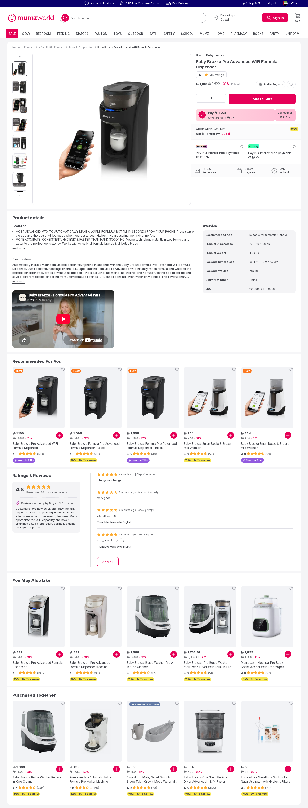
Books (258, 33)
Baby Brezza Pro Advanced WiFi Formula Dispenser (35, 446)
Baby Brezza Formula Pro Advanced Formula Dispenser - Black (95, 446)
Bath (153, 33)
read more (18, 248)
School (187, 33)
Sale (12, 33)
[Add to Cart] (59, 435)
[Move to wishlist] (291, 84)
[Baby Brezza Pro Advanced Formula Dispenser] (39, 616)
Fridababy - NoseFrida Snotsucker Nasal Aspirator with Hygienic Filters (265, 779)
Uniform (292, 33)
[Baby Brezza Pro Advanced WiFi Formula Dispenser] (39, 397)
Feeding (63, 33)
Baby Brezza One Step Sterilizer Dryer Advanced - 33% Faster (206, 779)
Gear (26, 33)
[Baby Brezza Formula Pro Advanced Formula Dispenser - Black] (96, 397)
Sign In (278, 18)
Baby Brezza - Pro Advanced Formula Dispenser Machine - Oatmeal (90, 665)
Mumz (204, 33)
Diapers (82, 33)
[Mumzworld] (30, 17)
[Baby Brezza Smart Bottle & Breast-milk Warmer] (210, 397)
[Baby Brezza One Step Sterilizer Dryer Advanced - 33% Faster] (210, 731)
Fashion (100, 33)
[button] (251, 3)
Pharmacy (238, 33)
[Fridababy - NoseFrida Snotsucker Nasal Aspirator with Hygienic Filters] (267, 731)
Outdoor (135, 33)
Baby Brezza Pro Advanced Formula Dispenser (38, 665)
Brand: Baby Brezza (210, 55)
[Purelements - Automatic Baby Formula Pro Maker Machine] (96, 731)
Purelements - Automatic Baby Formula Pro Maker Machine (90, 779)
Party (274, 33)
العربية (272, 3)
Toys (118, 33)
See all (107, 562)
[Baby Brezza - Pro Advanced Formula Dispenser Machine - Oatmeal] (96, 616)
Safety (169, 33)
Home (219, 33)
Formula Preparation (81, 47)
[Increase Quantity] (220, 98)
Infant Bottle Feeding (51, 47)
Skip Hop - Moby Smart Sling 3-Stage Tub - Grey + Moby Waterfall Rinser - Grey (151, 780)
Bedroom (43, 33)
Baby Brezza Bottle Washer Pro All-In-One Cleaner (151, 665)
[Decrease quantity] (201, 98)
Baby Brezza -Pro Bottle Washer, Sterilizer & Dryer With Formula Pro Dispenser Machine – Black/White (207, 665)
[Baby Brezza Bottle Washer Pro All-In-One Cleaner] (153, 616)
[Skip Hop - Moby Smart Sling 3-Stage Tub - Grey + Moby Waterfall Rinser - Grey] (153, 731)
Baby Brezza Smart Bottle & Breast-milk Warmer (208, 446)
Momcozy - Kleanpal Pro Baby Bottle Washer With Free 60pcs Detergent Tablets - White (262, 665)
